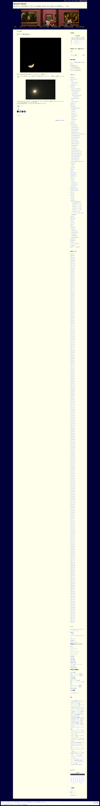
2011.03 (72, 535)
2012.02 (72, 517)
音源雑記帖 (72, 640)
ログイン (72, 790)
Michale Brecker (74, 184)
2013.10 (72, 484)
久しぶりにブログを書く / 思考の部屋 (78, 724)
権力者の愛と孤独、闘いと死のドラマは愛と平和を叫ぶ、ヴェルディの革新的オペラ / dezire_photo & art (77, 720)
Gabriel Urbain (73, 172)
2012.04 (72, 514)
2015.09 (72, 447)
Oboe (72, 198)
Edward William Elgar (75, 135)
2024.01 (72, 286)
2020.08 (72, 352)
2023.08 (72, 294)
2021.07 (72, 334)
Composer (73, 124)
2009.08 (72, 565)
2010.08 (72, 546)
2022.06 (72, 317)
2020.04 (72, 358)
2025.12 (72, 263)
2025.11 (72, 265)
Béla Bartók (74, 130)
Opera (72, 200)
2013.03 (72, 496)
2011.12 (72, 520)
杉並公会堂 (72, 658)
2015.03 (72, 457)
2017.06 (72, 413)
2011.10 (72, 523)
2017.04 (72, 417)
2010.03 (72, 554)
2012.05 (72, 512)
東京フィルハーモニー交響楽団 (76, 685)
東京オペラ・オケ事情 (75, 247)
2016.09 (72, 428)
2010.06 (72, 549)
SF (72, 100)
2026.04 (72, 257)
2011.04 (72, 533)
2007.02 (72, 614)
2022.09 (72, 312)
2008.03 (72, 593)
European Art (74, 82)
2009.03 (72, 573)
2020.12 (72, 346)
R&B (72, 197)
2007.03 (72, 612)
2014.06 (72, 472)
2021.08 (72, 333)
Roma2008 (74, 235)
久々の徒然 (72, 67)
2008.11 (72, 580)
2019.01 (72, 383)
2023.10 (72, 291)
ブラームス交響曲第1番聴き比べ (76, 62)
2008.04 (72, 591)
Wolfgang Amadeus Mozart (77, 161)
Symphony (74, 119)
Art (71, 80)
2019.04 (72, 378)
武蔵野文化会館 (73, 662)
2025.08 (72, 270)
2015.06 (72, 452)
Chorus (73, 111)
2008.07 (72, 586)
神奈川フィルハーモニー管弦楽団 (76, 673)
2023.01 (72, 305)
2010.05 (72, 551)
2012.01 (72, 518)
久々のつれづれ (73, 68)
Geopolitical (73, 174)
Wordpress (73, 240)
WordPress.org (73, 795)
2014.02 (72, 478)
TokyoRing (73, 227)
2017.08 (72, 410)
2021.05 (72, 338)
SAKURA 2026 (73, 70)
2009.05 (72, 570)
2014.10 (72, 465)
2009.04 (72, 572)
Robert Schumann (75, 159)
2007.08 (72, 604)
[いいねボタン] (18, 106)
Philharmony (74, 116)
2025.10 (72, 266)
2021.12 (72, 326)
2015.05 (72, 454)
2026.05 (72, 255)
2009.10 (72, 562)
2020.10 (72, 349)
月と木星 (19, 31)
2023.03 (72, 302)
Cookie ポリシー (25, 804)
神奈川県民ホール (73, 666)
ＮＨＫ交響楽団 (73, 672)
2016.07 (72, 431)
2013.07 (72, 489)
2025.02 (72, 278)
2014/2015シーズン (76, 209)
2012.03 (72, 515)
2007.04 (72, 610)
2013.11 (72, 483)
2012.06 (72, 510)
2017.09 (72, 409)
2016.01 (72, 441)
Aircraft (72, 77)
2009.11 (72, 560)
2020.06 (72, 355)
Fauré (72, 171)
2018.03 (72, 399)
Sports (72, 226)
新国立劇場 (72, 656)
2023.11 (72, 289)
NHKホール (72, 646)
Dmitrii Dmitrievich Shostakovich (77, 133)
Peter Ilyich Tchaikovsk (76, 153)
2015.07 (72, 451)
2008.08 (72, 585)
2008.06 (72, 588)
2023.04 (72, 300)
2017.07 (72, 412)
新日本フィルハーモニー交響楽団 (76, 675)
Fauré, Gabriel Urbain (75, 137)
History (72, 177)
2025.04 (72, 275)
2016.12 (72, 423)
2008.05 (72, 589)
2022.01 (72, 325)
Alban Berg (74, 125)
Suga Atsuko (76, 96)
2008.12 (72, 578)
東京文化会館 (72, 661)
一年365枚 (72, 634)
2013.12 (72, 481)
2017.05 (72, 415)
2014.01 (72, 480)
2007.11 (72, 599)
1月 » (81, 783)
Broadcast (73, 103)
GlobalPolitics (73, 175)
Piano (73, 117)
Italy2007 (74, 234)
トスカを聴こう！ (75, 211)
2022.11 (72, 308)
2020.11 (72, 347)
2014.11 (72, 463)
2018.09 (72, 389)
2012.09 (72, 505)
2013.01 (72, 499)
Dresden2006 (74, 230)
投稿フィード (72, 792)
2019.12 (72, 365)
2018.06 (72, 394)
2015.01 (72, 460)
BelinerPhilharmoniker (76, 108)
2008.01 (72, 596)
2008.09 (72, 583)
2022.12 (72, 307)
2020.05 (72, 357)
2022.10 (72, 310)
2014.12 (72, 462)
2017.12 (72, 404)
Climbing (72, 122)
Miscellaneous (27, 34)
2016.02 (72, 439)
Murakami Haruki (75, 98)
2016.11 (72, 425)
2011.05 (72, 531)
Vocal (73, 121)
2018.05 (72, 396)
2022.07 (72, 315)
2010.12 (72, 539)
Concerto (73, 113)
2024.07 (72, 283)
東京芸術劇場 (72, 659)
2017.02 (72, 420)
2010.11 (72, 541)
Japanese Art (74, 83)
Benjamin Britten (75, 132)
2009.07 (72, 567)
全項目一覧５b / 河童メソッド (76, 745)
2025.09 (72, 268)
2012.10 (72, 504)
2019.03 (72, 380)
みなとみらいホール (74, 654)
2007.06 (72, 607)
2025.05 (72, 273)
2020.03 (72, 360)
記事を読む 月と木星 (59, 120)
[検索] (86, 1)
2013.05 (72, 493)
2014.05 (72, 473)
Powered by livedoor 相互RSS (76, 764)
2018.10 (72, 388)
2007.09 (72, 602)
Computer (73, 163)
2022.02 (72, 323)
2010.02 (72, 556)
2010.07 (72, 547)
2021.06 (72, 336)
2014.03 (72, 476)
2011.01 (72, 538)
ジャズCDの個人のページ (74, 693)
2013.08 (72, 488)
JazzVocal (73, 182)
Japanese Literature (76, 95)
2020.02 (72, 362)
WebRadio (72, 238)
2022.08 (72, 313)
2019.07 (72, 373)
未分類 (72, 245)
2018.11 (72, 386)
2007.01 (72, 615)
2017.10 (72, 407)
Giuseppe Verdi (75, 143)
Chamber (73, 109)
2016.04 (72, 436)
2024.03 (72, 284)
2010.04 (72, 552)
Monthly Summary (74, 190)
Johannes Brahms (75, 150)
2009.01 (72, 577)
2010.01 (72, 557)
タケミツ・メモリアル (74, 653)
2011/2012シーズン (76, 205)
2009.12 (72, 559)
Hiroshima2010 (74, 232)
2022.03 (72, 321)
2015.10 (72, 446)
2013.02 (72, 497)
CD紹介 (72, 104)
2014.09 (72, 467)
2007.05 (72, 609)
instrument (74, 114)
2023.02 (72, 304)
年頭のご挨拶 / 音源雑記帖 (76, 717)
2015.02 (72, 459)
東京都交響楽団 (73, 678)
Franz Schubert (74, 138)
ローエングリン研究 (74, 243)
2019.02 (72, 381)
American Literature (75, 88)
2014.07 (72, 470)
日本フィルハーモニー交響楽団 (76, 686)
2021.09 (72, 331)
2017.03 (72, 418)
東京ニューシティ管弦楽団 (75, 680)
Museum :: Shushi (73, 642)
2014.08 (72, 468)
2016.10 (72, 426)
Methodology (73, 187)
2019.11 (72, 367)
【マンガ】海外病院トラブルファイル (77, 700)
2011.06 (72, 530)
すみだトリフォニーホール (75, 651)
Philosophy (73, 217)
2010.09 (72, 544)
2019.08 (72, 371)
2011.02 (72, 536)
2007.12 (72, 597)
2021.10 (72, 329)
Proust (72, 221)
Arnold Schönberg (75, 129)
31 (81, 781)
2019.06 (72, 375)
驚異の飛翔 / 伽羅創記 (75, 722)
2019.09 (72, 370)
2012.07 (72, 509)
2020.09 (72, 350)
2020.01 (72, 363)
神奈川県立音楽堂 (73, 667)
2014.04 (72, 475)
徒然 (71, 65)
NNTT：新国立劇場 (76, 201)
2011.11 (72, 522)
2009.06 (72, 568)
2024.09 (72, 281)
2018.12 (72, 384)
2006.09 (72, 622)
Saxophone (74, 185)
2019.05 (72, 376)
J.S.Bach (73, 146)
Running (72, 222)
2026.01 (72, 262)
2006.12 (72, 617)
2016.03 (72, 438)
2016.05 (72, 434)
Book (72, 87)
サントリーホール (73, 649)
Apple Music (73, 79)
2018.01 (72, 402)
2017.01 (72, 422)
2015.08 (72, 449)
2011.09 (72, 525)
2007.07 (72, 606)
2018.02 (72, 401)
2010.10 (72, 543)
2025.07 (72, 271)
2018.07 (72, 392)
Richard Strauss (75, 156)
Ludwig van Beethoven (76, 151)
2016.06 (72, 433)
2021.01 (72, 344)
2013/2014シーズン (76, 208)
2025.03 (72, 276)
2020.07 (72, 354)
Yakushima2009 (74, 237)
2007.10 (72, 601)
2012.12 (72, 501)
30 (79, 781)
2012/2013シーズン (76, 206)
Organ (72, 216)
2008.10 (72, 581)
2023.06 (72, 297)
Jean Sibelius (74, 148)
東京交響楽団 (72, 677)
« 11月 (74, 783)
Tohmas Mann (75, 92)
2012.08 (72, 507)
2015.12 (72, 442)
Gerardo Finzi (74, 140)
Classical (73, 106)
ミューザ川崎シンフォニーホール (76, 664)
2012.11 (72, 502)
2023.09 (72, 292)
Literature (74, 93)
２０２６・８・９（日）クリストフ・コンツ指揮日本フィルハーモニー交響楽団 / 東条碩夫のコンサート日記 (77, 712)
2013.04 (72, 494)
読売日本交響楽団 (73, 688)
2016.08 (72, 430)
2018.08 (72, 391)
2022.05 (72, 318)
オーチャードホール (74, 648)
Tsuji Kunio (74, 101)
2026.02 (72, 260)
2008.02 (72, 594)
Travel (72, 229)
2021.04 (72, 339)
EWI (72, 180)
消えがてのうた (73, 638)
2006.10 (72, 620)
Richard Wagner (75, 158)
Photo (72, 219)
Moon (72, 192)
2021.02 (72, 342)
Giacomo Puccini (75, 142)
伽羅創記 (72, 632)
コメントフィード (73, 793)
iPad (72, 164)
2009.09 (72, 564)
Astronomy (73, 85)
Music (72, 195)
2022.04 (72, 320)
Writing (72, 242)
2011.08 (72, 526)
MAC (72, 166)
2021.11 (72, 328)
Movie (72, 193)
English (72, 169)
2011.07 (72, 528)
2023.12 (72, 287)
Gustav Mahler (74, 145)
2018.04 (72, 397)
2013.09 (72, 486)
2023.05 (72, 299)
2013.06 (72, 491)
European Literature (76, 90)
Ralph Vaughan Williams (76, 154)
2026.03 (72, 258)
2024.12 (72, 279)
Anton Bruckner (75, 127)
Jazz (72, 179)
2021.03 (72, 341)
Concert (72, 167)
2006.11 (72, 618)
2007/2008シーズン (76, 203)
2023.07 (72, 296)
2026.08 (72, 254)
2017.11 (72, 405)
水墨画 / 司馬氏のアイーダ (76, 752)
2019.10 (72, 368)
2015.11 (72, 444)
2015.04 (72, 455)
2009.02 (72, 575)
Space (72, 224)
